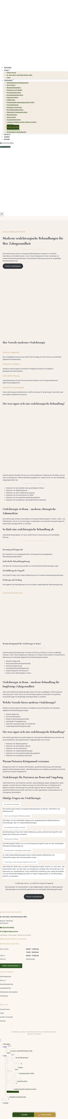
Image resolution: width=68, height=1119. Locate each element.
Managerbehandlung (14, 87)
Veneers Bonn (11, 117)
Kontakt (7, 139)
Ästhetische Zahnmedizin (9, 992)
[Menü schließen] (0, 1040)
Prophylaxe (4, 996)
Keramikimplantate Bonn (15, 95)
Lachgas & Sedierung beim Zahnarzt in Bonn (21, 122)
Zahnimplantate (5, 976)
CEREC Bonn (11, 100)
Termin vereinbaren (13, 266)
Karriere (3, 1021)
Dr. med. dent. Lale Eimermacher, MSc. (20, 75)
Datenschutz (37, 1034)
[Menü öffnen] (2, 214)
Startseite (7, 67)
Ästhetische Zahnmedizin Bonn (17, 112)
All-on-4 (7, 134)
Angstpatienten (5, 988)
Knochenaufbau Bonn (14, 92)
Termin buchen (5, 147)
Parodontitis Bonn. (13, 105)
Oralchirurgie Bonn (13, 127)
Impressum (30, 1034)
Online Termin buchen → (11, 966)
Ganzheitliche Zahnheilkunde (16, 132)
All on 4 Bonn (11, 85)
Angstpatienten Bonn (14, 120)
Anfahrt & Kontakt (6, 1017)
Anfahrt (7, 137)
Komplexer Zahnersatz (14, 107)
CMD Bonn (10, 124)
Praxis (5, 1047)
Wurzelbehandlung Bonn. (15, 110)
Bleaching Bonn (12, 115)
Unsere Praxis (11, 72)
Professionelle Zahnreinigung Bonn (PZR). (21, 102)
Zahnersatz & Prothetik (14, 90)
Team (8, 77)
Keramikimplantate (6, 984)
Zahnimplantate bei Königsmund (17, 83)
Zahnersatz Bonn (12, 97)
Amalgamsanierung (13, 129)
